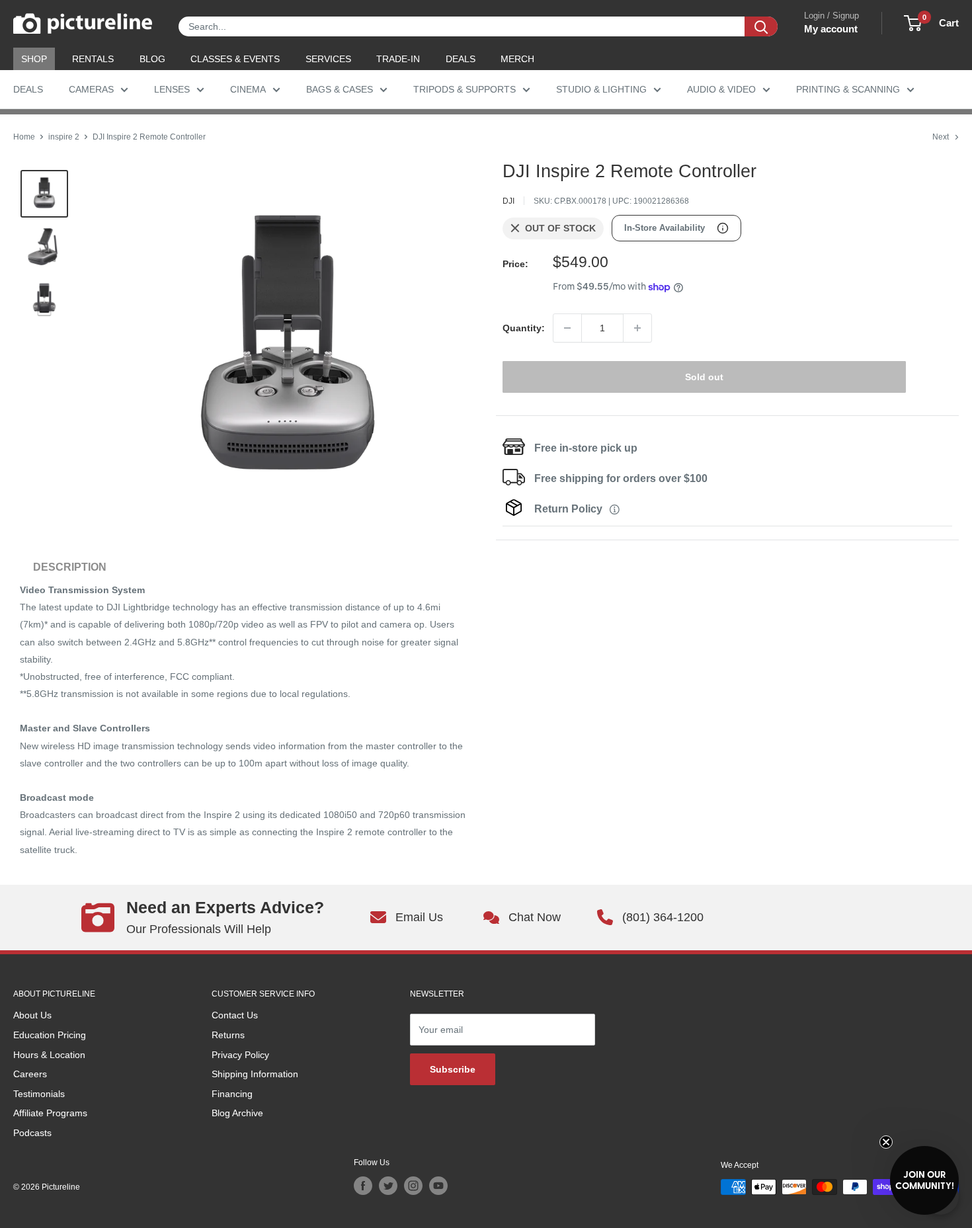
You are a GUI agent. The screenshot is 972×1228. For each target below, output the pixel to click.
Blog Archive (237, 1113)
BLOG (152, 59)
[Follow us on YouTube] (438, 1185)
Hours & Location (49, 1054)
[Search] (761, 26)
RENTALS (93, 59)
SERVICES (328, 59)
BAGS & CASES (339, 89)
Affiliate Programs (50, 1113)
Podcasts (32, 1132)
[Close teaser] (886, 1142)
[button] (924, 1180)
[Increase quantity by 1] (637, 328)
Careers (30, 1074)
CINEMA (248, 89)
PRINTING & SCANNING (848, 89)
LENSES (172, 89)
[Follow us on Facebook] (363, 1185)
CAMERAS (91, 89)
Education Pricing (49, 1035)
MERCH (517, 59)
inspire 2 (63, 137)
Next (940, 137)
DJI (508, 201)
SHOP (34, 59)
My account (831, 28)
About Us (32, 1015)
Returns (228, 1035)
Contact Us (235, 1015)
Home (24, 137)
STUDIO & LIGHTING (601, 89)
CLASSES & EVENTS (235, 59)
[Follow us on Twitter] (388, 1185)
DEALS (460, 59)
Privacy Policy (240, 1054)
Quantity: (524, 328)
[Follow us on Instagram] (413, 1185)
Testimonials (39, 1093)
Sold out (704, 377)
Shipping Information (255, 1074)
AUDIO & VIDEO (721, 89)
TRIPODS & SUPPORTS (464, 89)
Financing (232, 1093)
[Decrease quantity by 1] (567, 328)
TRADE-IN (398, 59)
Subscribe (452, 1069)
